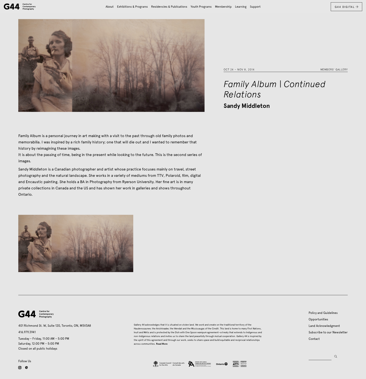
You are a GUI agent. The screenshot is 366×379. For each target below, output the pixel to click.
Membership (223, 6)
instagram (19, 367)
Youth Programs (201, 6)
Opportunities (318, 319)
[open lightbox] (75, 243)
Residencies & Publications (169, 6)
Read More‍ (162, 344)
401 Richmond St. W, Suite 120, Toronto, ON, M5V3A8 (54, 325)
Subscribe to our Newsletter (328, 332)
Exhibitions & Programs (132, 6)
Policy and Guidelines (323, 313)
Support (255, 6)
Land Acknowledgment (324, 326)
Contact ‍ (315, 339)
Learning (240, 6)
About (110, 6)
